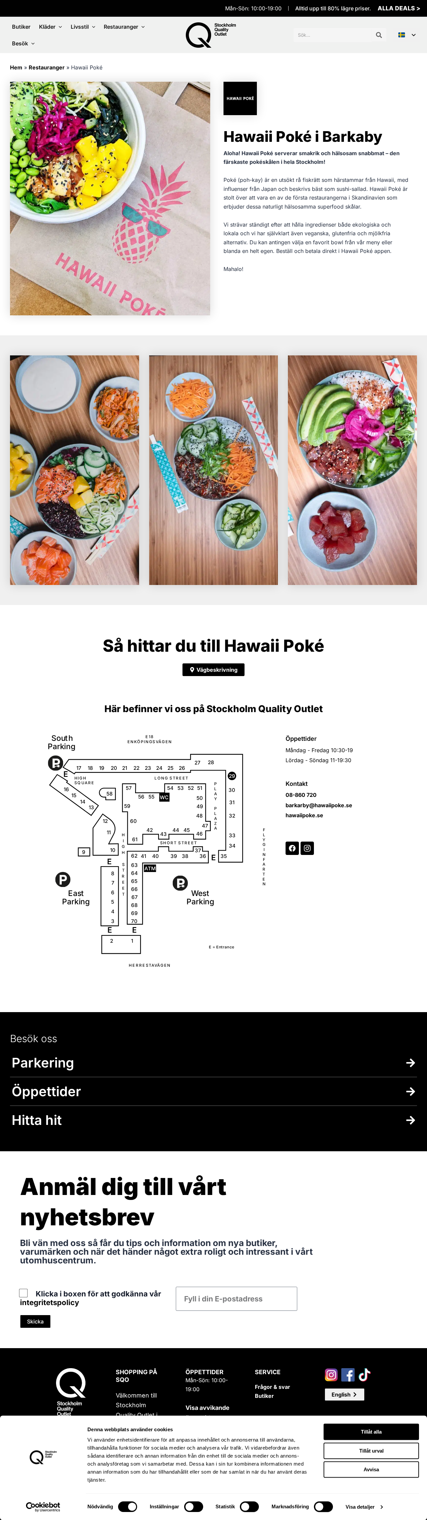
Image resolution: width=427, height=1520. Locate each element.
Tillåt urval (371, 1451)
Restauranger (47, 67)
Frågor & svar (272, 1387)
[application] (58, 26)
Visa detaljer (360, 1507)
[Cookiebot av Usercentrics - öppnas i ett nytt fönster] (43, 1507)
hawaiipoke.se (304, 815)
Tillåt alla (371, 1432)
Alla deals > (399, 8)
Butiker (264, 1396)
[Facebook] (292, 848)
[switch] (193, 1506)
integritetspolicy (49, 1302)
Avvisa (371, 1469)
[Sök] (379, 35)
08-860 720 (301, 795)
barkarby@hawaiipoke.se (319, 805)
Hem (16, 67)
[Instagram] (307, 848)
